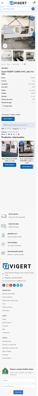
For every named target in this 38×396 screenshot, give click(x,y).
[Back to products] (24, 64)
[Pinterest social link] (11, 134)
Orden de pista (6, 341)
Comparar (5, 355)
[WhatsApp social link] (16, 134)
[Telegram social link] (18, 134)
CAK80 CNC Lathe (12, 132)
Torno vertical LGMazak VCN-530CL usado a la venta (27, 161)
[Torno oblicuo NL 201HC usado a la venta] (9, 149)
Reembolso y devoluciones (10, 348)
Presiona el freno (7, 307)
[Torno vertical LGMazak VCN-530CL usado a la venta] (27, 149)
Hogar (4, 319)
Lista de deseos (6, 358)
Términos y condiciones (9, 345)
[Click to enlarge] (5, 46)
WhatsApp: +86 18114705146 (13, 278)
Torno (8, 64)
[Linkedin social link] (14, 134)
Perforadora (5, 310)
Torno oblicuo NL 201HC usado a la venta (9, 160)
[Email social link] (9, 134)
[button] (3, 33)
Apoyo (4, 338)
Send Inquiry (8, 119)
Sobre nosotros (6, 323)
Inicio (3, 64)
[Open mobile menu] (2, 3)
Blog (3, 329)
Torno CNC (15, 64)
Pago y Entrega (6, 351)
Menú (4, 316)
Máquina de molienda (8, 294)
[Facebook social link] (6, 134)
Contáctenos (5, 333)
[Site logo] (18, 3)
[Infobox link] (18, 216)
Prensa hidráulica (7, 297)
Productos (6, 290)
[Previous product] (22, 64)
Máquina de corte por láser (10, 300)
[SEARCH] (33, 8)
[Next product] (27, 64)
